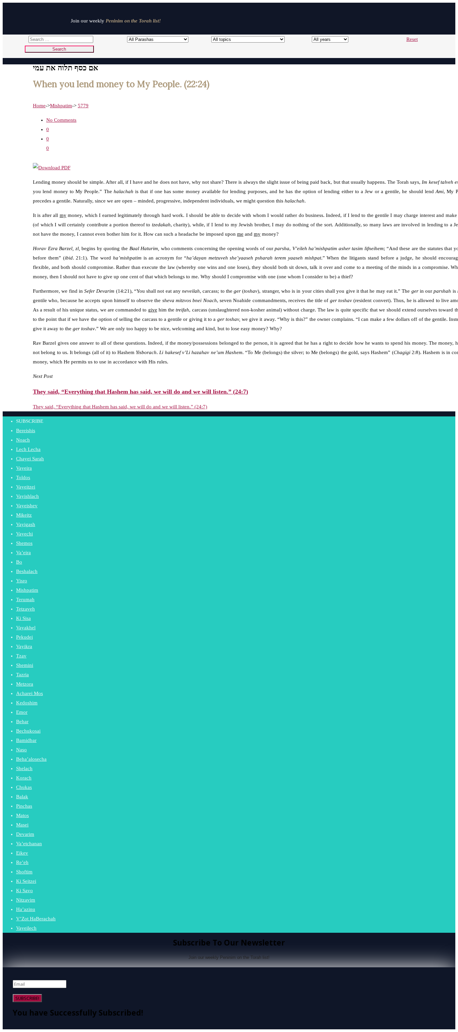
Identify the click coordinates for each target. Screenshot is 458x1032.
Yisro (21, 580)
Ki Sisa (23, 618)
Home (39, 105)
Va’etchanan (29, 843)
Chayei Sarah (30, 458)
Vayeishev (27, 505)
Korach (24, 778)
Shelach (24, 768)
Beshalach (27, 571)
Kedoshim (27, 702)
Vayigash (25, 524)
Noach (23, 440)
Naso (21, 749)
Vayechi (24, 533)
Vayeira (24, 468)
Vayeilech (26, 928)
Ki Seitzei (26, 881)
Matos (22, 815)
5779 (83, 105)
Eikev (22, 853)
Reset (412, 39)
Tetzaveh (25, 609)
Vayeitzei (25, 487)
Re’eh (22, 862)
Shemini (24, 665)
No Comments (61, 120)
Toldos (23, 477)
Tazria (22, 674)
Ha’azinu (25, 909)
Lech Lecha (28, 449)
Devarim (25, 834)
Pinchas (24, 806)
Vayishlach (27, 496)
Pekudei (24, 637)
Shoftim (24, 871)
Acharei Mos (29, 693)
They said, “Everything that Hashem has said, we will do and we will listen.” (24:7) (120, 406)
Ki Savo (24, 890)
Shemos (24, 543)
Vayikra (24, 646)
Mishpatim (61, 105)
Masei (22, 824)
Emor (21, 712)
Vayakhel (26, 627)
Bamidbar (26, 740)
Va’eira (23, 552)
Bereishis (25, 430)
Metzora (24, 684)
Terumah (25, 599)
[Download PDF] (51, 167)
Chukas (24, 787)
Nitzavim (25, 900)
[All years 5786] (324, 39)
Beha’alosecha (31, 759)
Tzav (21, 655)
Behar (22, 721)
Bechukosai (28, 731)
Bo (19, 562)
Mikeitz (24, 515)
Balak (22, 796)
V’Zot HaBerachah (36, 918)
